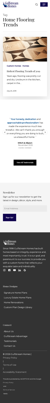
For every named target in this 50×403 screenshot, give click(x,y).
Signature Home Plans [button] (15, 293)
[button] (44, 4)
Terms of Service (9, 390)
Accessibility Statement (15, 372)
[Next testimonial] (45, 132)
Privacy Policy (10, 358)
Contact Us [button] (9, 346)
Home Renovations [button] (13, 302)
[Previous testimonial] (4, 132)
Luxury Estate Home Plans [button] (17, 297)
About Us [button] (8, 331)
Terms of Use (9, 365)
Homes (25, 66)
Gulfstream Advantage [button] (15, 336)
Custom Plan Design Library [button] (18, 307)
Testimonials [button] (10, 341)
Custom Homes (14, 66)
